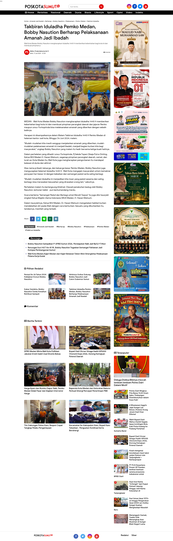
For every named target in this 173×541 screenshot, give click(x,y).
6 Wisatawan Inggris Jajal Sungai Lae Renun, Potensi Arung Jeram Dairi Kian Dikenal (138, 409)
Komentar (107, 52)
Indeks (139, 12)
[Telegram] (56, 219)
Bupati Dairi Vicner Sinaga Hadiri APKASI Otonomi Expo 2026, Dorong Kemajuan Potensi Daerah (87, 354)
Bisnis (88, 12)
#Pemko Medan (103, 227)
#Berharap (60, 227)
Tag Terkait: (29, 227)
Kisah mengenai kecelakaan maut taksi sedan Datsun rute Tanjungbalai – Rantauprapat (139, 455)
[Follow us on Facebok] (76, 536)
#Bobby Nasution (74, 227)
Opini (120, 12)
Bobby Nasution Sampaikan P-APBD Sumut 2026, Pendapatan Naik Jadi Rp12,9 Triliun (67, 244)
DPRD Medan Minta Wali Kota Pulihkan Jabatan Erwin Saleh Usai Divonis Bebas (42, 352)
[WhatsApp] (50, 219)
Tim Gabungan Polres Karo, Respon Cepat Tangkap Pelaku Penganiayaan (43, 426)
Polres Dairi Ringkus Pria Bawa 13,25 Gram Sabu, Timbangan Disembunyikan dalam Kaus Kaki (139, 395)
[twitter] (140, 6)
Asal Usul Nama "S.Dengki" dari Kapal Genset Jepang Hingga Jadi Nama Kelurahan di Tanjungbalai (131, 487)
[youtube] (145, 6)
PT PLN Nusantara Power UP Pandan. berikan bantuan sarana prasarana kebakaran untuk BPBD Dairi (129, 471)
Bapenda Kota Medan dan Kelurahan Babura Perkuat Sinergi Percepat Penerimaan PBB (89, 389)
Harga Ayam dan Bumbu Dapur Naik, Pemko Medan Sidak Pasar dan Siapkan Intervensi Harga (44, 391)
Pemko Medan (80, 21)
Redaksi (125, 535)
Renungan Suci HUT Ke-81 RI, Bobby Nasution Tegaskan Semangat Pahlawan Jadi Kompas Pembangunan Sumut (65, 248)
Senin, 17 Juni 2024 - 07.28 (37, 53)
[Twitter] (38, 219)
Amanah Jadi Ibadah (37, 21)
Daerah (68, 12)
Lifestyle (99, 12)
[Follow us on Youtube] (96, 536)
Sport (110, 12)
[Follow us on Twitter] (82, 536)
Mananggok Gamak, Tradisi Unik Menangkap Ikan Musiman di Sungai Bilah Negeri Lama (138, 519)
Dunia (78, 12)
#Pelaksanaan (89, 227)
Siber (134, 535)
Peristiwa (42, 12)
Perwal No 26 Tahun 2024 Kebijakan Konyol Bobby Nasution (35, 276)
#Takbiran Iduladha (32, 230)
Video (129, 12)
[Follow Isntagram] (89, 536)
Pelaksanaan (70, 21)
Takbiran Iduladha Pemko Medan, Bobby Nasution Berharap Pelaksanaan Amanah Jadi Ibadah (80, 292)
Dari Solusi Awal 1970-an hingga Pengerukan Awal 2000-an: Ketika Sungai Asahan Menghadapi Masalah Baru (131, 504)
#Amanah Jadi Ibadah (45, 227)
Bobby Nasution (58, 21)
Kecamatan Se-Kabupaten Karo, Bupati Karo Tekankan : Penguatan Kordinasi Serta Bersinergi (89, 428)
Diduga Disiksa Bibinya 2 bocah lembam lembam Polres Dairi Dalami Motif (130, 383)
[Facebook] (32, 219)
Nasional (55, 12)
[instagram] (129, 6)
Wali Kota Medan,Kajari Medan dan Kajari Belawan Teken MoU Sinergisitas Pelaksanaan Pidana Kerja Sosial (68, 255)
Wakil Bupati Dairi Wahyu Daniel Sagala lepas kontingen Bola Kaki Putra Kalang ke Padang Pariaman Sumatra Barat (131, 425)
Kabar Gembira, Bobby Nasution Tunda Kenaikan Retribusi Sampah (35, 291)
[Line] (44, 219)
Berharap (48, 21)
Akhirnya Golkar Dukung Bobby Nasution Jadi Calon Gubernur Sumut (80, 276)
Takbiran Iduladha (93, 21)
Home (30, 12)
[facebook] (134, 6)
